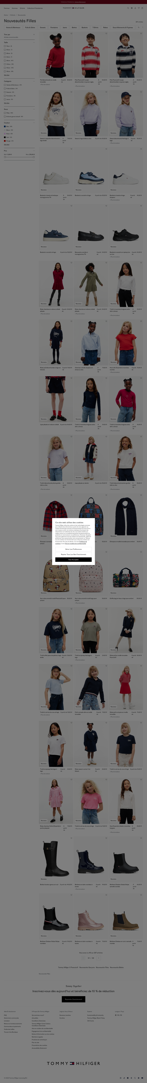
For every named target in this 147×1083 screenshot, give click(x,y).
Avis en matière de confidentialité (75, 543)
